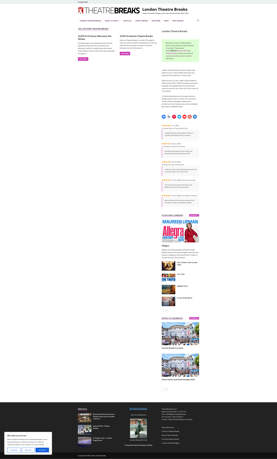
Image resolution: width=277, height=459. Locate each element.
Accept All (42, 450)
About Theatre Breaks (170, 435)
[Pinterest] (174, 117)
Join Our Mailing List (138, 415)
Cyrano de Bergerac (184, 298)
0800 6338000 (178, 21)
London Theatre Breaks (164, 9)
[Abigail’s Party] (168, 286)
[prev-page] (163, 310)
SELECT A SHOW (111, 21)
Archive (189, 419)
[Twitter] (179, 117)
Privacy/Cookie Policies (170, 439)
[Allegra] (180, 230)
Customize (14, 450)
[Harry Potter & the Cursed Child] (168, 263)
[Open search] (198, 20)
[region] (28, 443)
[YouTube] (184, 117)
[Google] (190, 117)
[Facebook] (164, 117)
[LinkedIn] (195, 117)
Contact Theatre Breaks (170, 431)
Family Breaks (141, 21)
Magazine (156, 21)
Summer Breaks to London (172, 348)
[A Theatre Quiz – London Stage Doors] (84, 438)
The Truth (181, 274)
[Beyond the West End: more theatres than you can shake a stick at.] (84, 414)
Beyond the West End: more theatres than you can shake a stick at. (104, 416)
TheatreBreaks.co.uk (169, 409)
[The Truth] (168, 274)
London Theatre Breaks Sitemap (173, 419)
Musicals (127, 21)
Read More (82, 58)
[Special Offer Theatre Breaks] (84, 426)
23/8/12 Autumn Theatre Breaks (136, 36)
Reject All (28, 450)
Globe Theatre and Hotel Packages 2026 (178, 379)
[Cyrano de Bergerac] (168, 298)
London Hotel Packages (170, 443)
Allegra (165, 245)
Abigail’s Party (182, 286)
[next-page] (166, 310)
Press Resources (168, 427)
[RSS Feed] (169, 117)
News (166, 21)
